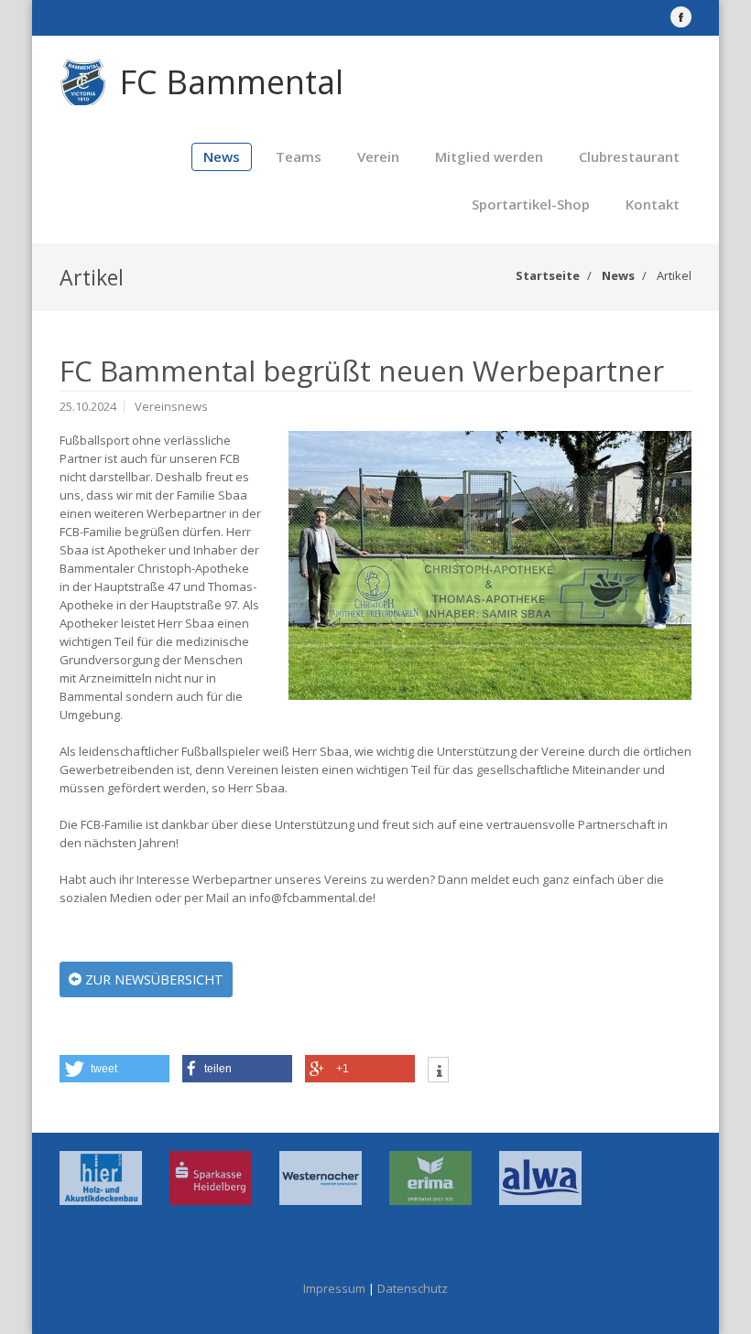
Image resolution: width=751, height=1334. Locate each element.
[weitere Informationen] (438, 1072)
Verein (378, 156)
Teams (298, 156)
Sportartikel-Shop (531, 204)
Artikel (674, 275)
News (221, 156)
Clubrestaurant (629, 156)
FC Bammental (231, 81)
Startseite (548, 275)
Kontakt (653, 204)
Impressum (334, 1288)
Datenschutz (412, 1288)
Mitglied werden (489, 156)
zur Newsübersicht (152, 979)
